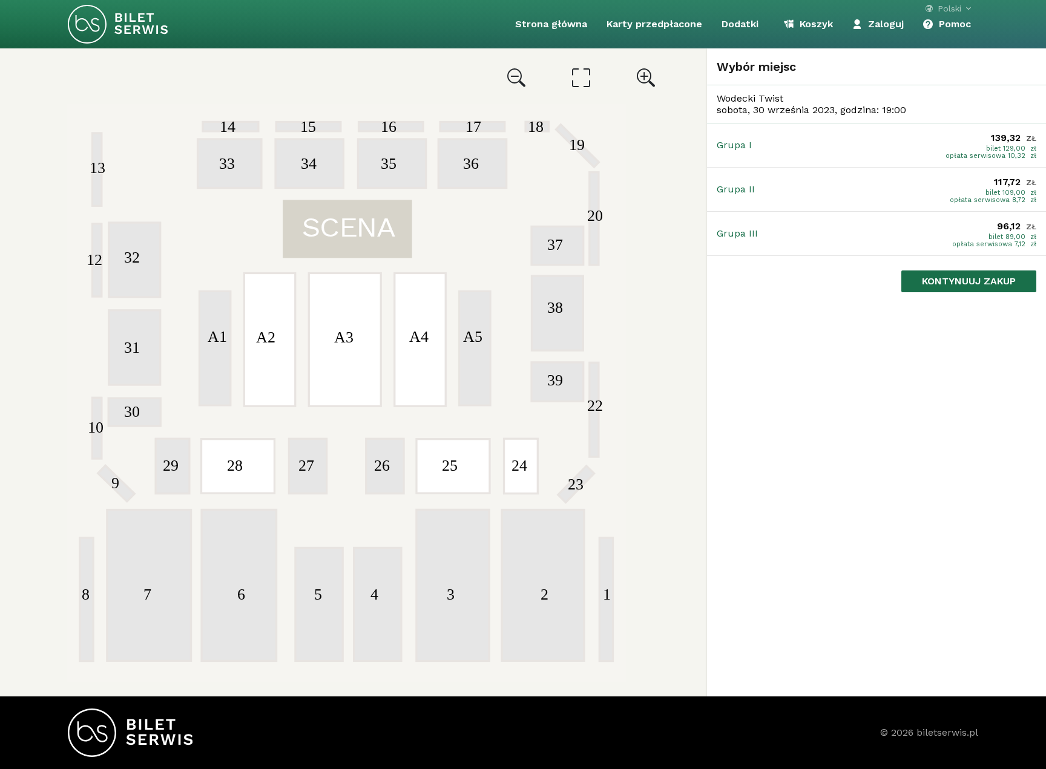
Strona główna (551, 24)
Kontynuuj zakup (969, 281)
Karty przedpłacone (654, 24)
